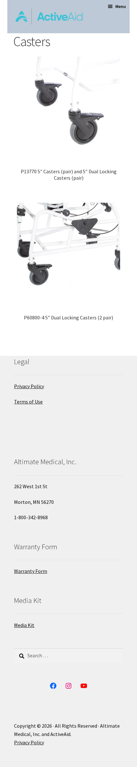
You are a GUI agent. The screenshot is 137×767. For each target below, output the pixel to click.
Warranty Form (30, 571)
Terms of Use (28, 401)
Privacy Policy (29, 386)
